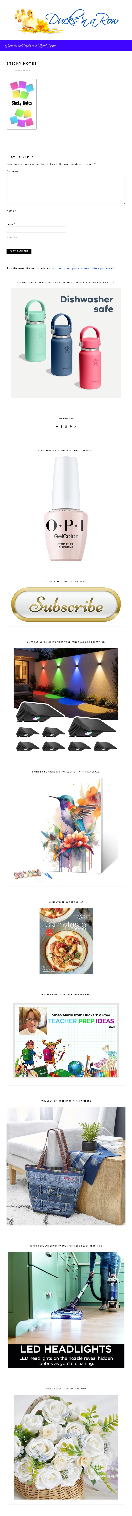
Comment (14, 171)
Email (11, 224)
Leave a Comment (22, 70)
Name (11, 210)
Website (12, 237)
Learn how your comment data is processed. (86, 268)
